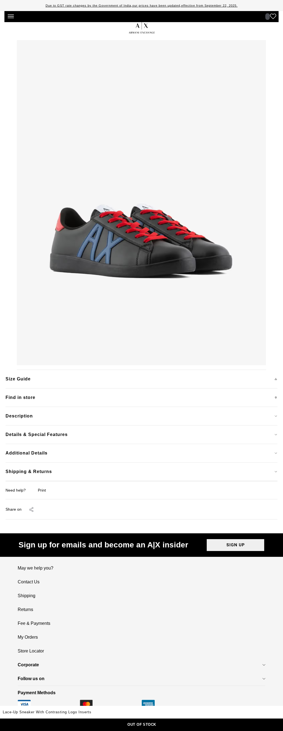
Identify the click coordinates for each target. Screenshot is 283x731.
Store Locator (31, 651)
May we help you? (35, 568)
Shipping (26, 596)
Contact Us (29, 582)
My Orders (28, 637)
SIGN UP (235, 544)
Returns (25, 609)
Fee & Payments (34, 623)
